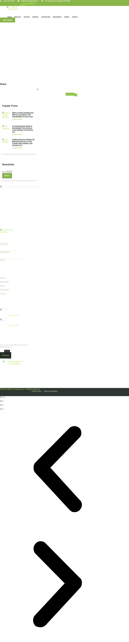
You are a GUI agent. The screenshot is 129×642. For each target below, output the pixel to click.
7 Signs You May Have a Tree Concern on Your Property (17, 321)
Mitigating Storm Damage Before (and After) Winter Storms (18, 311)
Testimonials (45, 17)
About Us (17, 17)
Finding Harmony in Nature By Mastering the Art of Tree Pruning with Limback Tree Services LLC (23, 142)
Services (27, 17)
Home (9, 17)
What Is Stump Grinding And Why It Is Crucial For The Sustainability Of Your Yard (22, 115)
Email (4, 172)
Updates (35, 17)
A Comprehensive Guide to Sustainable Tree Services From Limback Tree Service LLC (22, 129)
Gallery (66, 17)
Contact (75, 17)
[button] (57, 469)
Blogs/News (57, 17)
